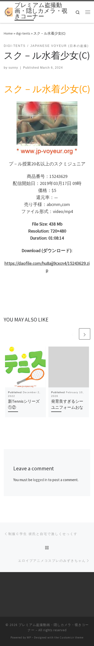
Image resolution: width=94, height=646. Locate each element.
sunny (13, 67)
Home (8, 33)
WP (29, 637)
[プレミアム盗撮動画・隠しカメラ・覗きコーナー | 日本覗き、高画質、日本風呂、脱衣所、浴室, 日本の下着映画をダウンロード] (8, 11)
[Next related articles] (84, 334)
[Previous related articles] (72, 334)
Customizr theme (71, 637)
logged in (40, 479)
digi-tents (23, 33)
